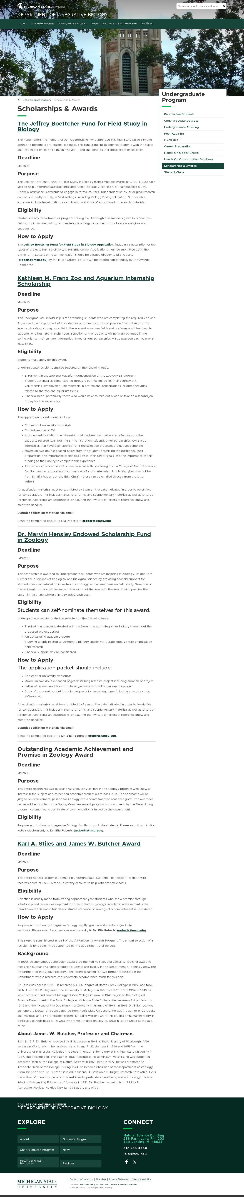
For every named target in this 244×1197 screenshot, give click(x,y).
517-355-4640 (135, 1148)
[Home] (19, 100)
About (23, 23)
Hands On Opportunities (181, 153)
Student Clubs (174, 172)
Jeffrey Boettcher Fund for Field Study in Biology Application (69, 244)
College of (42, 1104)
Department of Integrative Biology (63, 15)
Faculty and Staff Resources (120, 23)
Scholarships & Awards (180, 166)
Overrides (171, 140)
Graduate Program (43, 23)
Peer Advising (174, 133)
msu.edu (104, 1184)
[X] (135, 1163)
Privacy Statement (119, 1179)
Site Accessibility (141, 1179)
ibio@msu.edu (135, 1154)
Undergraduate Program (72, 23)
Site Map (101, 1179)
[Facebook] (126, 1163)
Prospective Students (179, 114)
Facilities (147, 23)
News (94, 23)
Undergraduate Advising (181, 127)
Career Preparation (177, 146)
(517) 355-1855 (86, 1184)
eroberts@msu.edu (32, 260)
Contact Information (81, 1179)
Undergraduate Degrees (181, 120)
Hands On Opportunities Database (188, 159)
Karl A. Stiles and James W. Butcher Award (79, 844)
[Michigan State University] (37, 1185)
